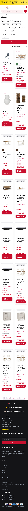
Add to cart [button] (20, 128)
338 (18, 398)
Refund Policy (5, 467)
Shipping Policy (5, 489)
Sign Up (14, 442)
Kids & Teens (6, 31)
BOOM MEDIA (5, 508)
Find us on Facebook (9, 495)
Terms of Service (6, 486)
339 (21, 398)
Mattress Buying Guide (7, 482)
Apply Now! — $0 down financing (7, 75)
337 (14, 398)
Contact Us (4, 465)
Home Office (19, 27)
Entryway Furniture (7, 27)
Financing (4, 470)
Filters (14, 42)
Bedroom (5, 24)
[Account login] (22, 7)
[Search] (25, 11)
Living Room (17, 31)
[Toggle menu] (3, 7)
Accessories (17, 21)
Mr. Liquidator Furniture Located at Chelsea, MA (13, 484)
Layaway (4, 472)
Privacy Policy (5, 477)
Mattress (5, 34)
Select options (6, 79)
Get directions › (6, 429)
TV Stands (5, 37)
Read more (7, 213)
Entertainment (6, 21)
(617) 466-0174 (5, 424)
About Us (4, 463)
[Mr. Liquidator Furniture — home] (7, 7)
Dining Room (16, 24)
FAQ (3, 479)
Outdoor (14, 34)
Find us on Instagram (9, 497)
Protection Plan (5, 475)
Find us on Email (8, 499)
